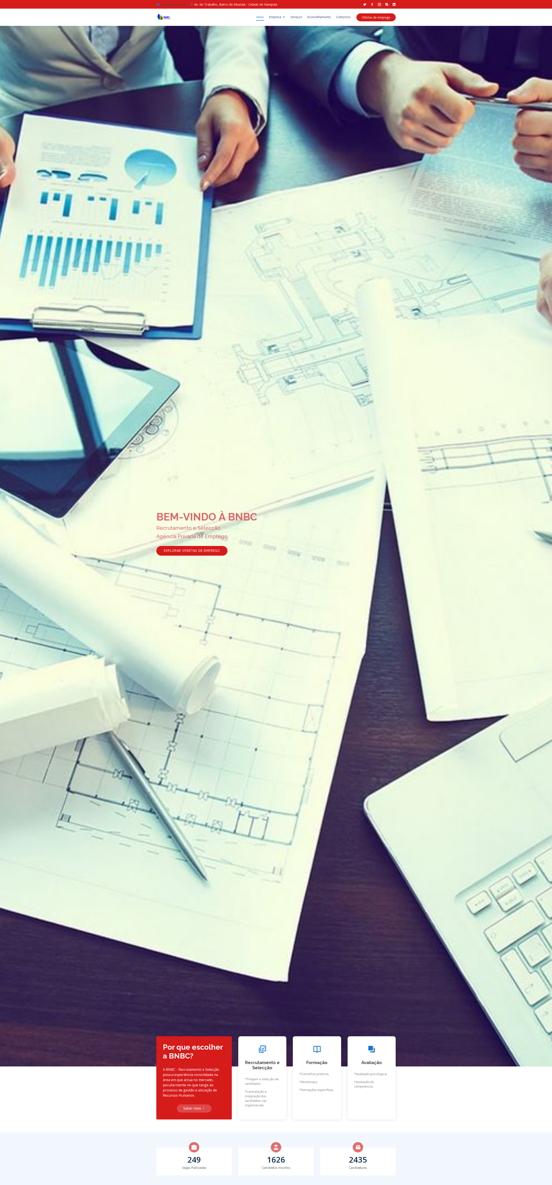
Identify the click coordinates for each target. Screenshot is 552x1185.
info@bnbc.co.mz (173, 4)
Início (260, 17)
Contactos (343, 17)
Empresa (275, 17)
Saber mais (192, 1108)
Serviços (296, 17)
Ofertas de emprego (376, 17)
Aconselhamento (319, 17)
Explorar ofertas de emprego (192, 550)
